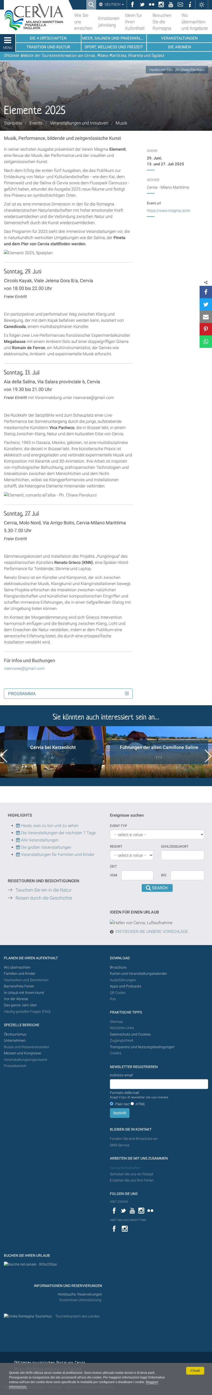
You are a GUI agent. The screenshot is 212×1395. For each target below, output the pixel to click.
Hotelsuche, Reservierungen (80, 1294)
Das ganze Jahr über (20, 1005)
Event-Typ (118, 826)
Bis (163, 875)
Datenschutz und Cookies (131, 1034)
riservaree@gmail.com (24, 668)
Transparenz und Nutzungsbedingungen (142, 1047)
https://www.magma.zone (168, 210)
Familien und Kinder (19, 973)
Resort (116, 846)
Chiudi (195, 1371)
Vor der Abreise (16, 999)
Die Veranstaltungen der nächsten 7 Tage (58, 832)
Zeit (113, 866)
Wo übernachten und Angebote (194, 22)
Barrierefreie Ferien (19, 986)
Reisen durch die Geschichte (44, 898)
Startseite (13, 123)
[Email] (206, 317)
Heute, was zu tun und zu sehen (49, 825)
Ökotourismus (15, 1034)
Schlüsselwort (174, 846)
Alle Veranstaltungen (39, 840)
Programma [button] (22, 693)
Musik (121, 123)
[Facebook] (206, 292)
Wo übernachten (17, 967)
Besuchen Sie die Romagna (162, 22)
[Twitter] (206, 304)
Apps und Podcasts (125, 986)
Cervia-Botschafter (125, 1168)
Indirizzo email (121, 1075)
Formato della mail (139, 1095)
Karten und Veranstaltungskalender (138, 973)
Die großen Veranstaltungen (45, 847)
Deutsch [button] (112, 4)
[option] (53, 752)
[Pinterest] (206, 329)
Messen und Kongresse (22, 1053)
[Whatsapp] (206, 341)
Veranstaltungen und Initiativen (79, 123)
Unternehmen (15, 1040)
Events (35, 123)
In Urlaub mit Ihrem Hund (24, 993)
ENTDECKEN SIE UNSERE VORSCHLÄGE (152, 931)
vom (113, 875)
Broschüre (118, 967)
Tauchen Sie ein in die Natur (44, 890)
